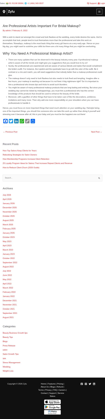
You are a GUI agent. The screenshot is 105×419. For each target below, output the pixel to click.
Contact (44, 393)
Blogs (5, 341)
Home (43, 384)
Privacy (48, 390)
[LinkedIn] (94, 384)
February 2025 (9, 229)
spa (4, 358)
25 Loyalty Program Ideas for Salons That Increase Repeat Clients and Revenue (37, 163)
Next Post (96, 132)
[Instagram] (86, 384)
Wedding (6, 367)
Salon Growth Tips (11, 354)
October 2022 (9, 258)
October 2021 (9, 309)
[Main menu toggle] (99, 12)
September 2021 (10, 313)
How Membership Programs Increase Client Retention (26, 159)
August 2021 (8, 317)
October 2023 (9, 237)
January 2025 (9, 233)
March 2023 (8, 250)
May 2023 (7, 241)
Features (52, 384)
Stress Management (11, 363)
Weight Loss (8, 371)
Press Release (9, 346)
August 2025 (8, 220)
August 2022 (8, 267)
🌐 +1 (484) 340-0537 (34, 3)
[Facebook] (82, 384)
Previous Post (10, 132)
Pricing (60, 384)
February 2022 (9, 292)
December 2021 (10, 301)
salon (5, 350)
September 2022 (10, 263)
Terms (41, 390)
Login (102, 3)
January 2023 (9, 254)
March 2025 (8, 225)
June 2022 (7, 275)
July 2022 (7, 271)
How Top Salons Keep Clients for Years (20, 151)
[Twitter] (90, 384)
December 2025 (10, 208)
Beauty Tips (8, 337)
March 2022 (8, 288)
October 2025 (9, 216)
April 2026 (7, 199)
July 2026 (7, 195)
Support (92, 3)
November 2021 (10, 305)
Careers (62, 390)
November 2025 (10, 212)
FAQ (55, 390)
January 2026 (9, 203)
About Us (45, 387)
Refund (60, 387)
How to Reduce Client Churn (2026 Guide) (21, 168)
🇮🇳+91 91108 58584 (14, 3)
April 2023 (7, 246)
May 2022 (7, 279)
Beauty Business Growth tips (15, 333)
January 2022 (9, 296)
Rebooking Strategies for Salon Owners (20, 155)
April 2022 (7, 284)
